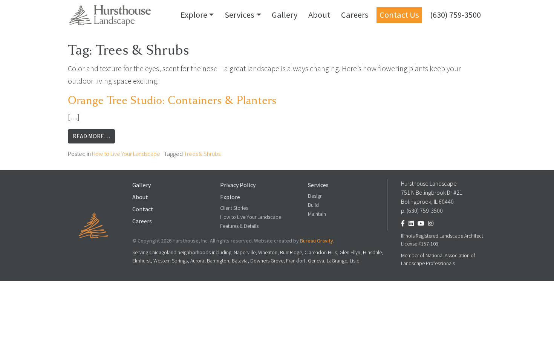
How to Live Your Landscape (126, 154)
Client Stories (234, 208)
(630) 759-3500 (455, 14)
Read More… (94, 136)
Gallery (284, 14)
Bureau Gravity (316, 240)
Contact (142, 209)
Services (239, 14)
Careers (355, 14)
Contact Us (399, 14)
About (319, 14)
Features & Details (239, 226)
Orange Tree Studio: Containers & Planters (172, 100)
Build (313, 205)
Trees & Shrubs (202, 154)
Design (315, 196)
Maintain (317, 214)
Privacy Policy (238, 185)
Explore (194, 14)
